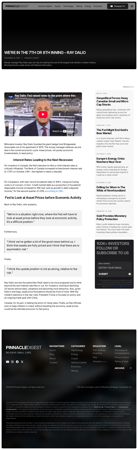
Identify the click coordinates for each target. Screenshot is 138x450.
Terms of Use (114, 286)
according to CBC (54, 191)
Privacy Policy (127, 286)
